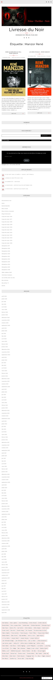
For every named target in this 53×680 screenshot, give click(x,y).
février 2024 (5, 373)
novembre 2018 (5, 540)
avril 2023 (4, 400)
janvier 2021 (4, 471)
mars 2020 (4, 498)
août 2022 (4, 421)
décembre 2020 (6, 474)
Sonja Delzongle (29, 658)
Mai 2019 (4, 524)
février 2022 (5, 437)
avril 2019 (4, 527)
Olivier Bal (46, 653)
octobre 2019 (5, 511)
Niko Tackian (39, 653)
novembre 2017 (5, 572)
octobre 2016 (5, 607)
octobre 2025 (5, 322)
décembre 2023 (5, 378)
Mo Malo (34, 650)
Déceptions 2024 (6, 264)
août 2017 (4, 580)
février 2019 (5, 532)
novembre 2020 (6, 477)
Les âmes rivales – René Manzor (39, 52)
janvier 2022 (5, 439)
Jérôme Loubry (40, 643)
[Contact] (51, 1)
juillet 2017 (4, 583)
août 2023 (4, 389)
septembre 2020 (6, 482)
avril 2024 (4, 368)
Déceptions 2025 (6, 267)
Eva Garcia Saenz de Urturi (40, 630)
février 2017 (5, 596)
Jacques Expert (15, 638)
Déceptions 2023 (6, 261)
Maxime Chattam (26, 650)
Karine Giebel (5, 645)
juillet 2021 (4, 455)
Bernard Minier (5, 625)
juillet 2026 (4, 299)
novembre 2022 (5, 413)
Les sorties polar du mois (8, 277)
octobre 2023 (5, 384)
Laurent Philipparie (31, 645)
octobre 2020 (5, 479)
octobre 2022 (5, 415)
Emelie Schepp (20, 630)
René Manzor (5, 658)
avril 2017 (4, 591)
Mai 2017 (4, 588)
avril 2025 (4, 338)
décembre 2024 (6, 349)
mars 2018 (4, 562)
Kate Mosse (13, 645)
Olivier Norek (12, 656)
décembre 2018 (5, 538)
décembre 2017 (5, 570)
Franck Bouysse (24, 633)
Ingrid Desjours (40, 635)
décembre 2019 (5, 506)
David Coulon (45, 627)
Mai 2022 (4, 429)
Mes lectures (5, 280)
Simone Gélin (21, 658)
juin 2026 (4, 301)
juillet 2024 (4, 360)
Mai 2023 (4, 397)
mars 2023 (4, 402)
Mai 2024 (4, 365)
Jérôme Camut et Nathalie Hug (27, 643)
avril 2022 (4, 431)
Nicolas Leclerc (22, 653)
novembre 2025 (6, 320)
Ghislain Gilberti (5, 635)
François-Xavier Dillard (43, 633)
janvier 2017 (5, 599)
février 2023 (5, 405)
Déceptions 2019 (6, 251)
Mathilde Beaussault (15, 650)
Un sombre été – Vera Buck (12, 181)
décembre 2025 (6, 317)
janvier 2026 (5, 314)
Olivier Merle (5, 656)
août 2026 (4, 296)
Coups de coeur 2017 (7, 219)
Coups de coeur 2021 (7, 229)
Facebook (26, 122)
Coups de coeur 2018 (7, 221)
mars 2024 (4, 370)
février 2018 (5, 564)
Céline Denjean (37, 627)
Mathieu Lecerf (5, 650)
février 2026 (5, 312)
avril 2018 (4, 559)
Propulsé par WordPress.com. (26, 677)
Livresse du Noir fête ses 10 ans (14, 178)
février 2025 (5, 344)
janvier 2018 (5, 567)
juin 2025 (4, 333)
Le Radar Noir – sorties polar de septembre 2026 (18, 185)
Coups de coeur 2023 (7, 235)
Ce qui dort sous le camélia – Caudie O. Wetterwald (19, 174)
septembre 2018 (6, 546)
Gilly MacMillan (22, 635)
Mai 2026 (4, 304)
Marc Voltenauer (21, 648)
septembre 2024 (6, 354)
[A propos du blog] (49, 1)
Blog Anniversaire (6, 214)
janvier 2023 (5, 408)
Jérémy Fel (16, 643)
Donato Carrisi (5, 630)
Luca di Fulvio (5, 648)
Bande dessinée (6, 206)
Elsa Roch (13, 630)
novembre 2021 (5, 445)
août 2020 (4, 485)
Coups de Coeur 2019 (7, 224)
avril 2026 (4, 307)
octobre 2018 (5, 543)
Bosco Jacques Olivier (16, 625)
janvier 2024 (5, 376)
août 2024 (4, 357)
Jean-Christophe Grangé (7, 640)
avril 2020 (4, 495)
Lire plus (13, 113)
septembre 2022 (6, 418)
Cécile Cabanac (28, 627)
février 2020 (5, 501)
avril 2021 (4, 463)
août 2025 (4, 328)
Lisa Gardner (40, 645)
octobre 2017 (5, 575)
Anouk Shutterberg (23, 622)
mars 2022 (4, 434)
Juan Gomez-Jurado (7, 643)
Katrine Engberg (21, 645)
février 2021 (5, 469)
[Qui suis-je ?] (46, 1)
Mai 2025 (4, 336)
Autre (3, 203)
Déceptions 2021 (6, 256)
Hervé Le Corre (31, 635)
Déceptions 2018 (6, 248)
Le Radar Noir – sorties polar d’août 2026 (16, 188)
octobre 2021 (5, 447)
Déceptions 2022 (6, 259)
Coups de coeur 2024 (7, 237)
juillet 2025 (4, 330)
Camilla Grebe (26, 625)
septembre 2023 (6, 386)
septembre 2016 (6, 610)
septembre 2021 (6, 450)
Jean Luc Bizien (31, 640)
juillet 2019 (4, 519)
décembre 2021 (5, 442)
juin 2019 (4, 522)
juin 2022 (4, 426)
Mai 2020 (4, 493)
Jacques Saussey (24, 638)
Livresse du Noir (26, 29)
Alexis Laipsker (13, 622)
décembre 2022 (5, 410)
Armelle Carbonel (42, 622)
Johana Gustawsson (42, 640)
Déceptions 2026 (6, 269)
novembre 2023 (5, 381)
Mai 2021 (4, 461)
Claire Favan (5, 627)
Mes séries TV (5, 283)
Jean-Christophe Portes (20, 640)
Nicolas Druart (5, 653)
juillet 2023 (4, 392)
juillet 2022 (4, 423)
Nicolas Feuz (14, 653)
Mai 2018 (4, 556)
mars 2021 (4, 466)
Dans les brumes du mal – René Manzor (13, 52)
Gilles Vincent (14, 635)
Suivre (26, 160)
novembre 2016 (5, 604)
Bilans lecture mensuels (8, 211)
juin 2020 (4, 490)
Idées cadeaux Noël (7, 272)
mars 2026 (4, 309)
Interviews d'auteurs (7, 275)
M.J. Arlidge (13, 648)
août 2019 (4, 516)
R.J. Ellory (38, 656)
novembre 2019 (5, 509)
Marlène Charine (44, 648)
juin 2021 (4, 458)
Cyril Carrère (20, 627)
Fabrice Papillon (6, 633)
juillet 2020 (4, 487)
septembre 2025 (6, 325)
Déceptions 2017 (6, 245)
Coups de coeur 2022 (7, 232)
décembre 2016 (5, 602)
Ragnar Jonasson (46, 656)
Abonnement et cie (6, 200)
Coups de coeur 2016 (7, 216)
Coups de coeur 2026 (7, 243)
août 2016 (4, 612)
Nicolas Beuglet (41, 650)
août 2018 (4, 548)
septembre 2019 (6, 514)
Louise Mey (47, 645)
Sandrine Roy (13, 658)
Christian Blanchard (35, 625)
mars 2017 (4, 594)
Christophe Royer (46, 625)
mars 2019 (4, 530)
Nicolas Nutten (30, 653)
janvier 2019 (5, 535)
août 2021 (4, 453)
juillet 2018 (4, 551)
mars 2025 (4, 341)
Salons (3, 285)
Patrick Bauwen (20, 656)
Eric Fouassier (29, 630)
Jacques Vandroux (34, 638)
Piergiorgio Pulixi (30, 656)
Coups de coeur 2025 (7, 240)
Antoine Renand (32, 622)
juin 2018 (4, 554)
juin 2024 (4, 362)
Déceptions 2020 (6, 253)
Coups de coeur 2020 (7, 227)
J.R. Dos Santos (6, 638)
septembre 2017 (6, 578)
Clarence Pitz (13, 627)
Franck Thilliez (32, 633)
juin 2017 (4, 586)
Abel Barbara (5, 622)
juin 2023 (4, 394)
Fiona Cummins (15, 633)
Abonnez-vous (26, 147)
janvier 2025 (5, 346)
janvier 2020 (5, 503)
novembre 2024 (6, 352)
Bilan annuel (5, 208)
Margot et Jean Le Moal (32, 648)
